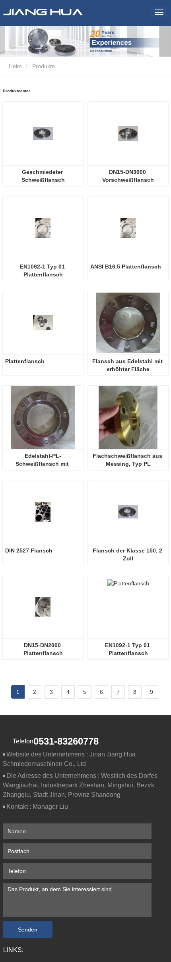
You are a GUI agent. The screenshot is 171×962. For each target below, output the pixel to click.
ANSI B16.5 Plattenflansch (125, 266)
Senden (27, 929)
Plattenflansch (25, 361)
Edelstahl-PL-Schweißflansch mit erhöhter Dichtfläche (43, 460)
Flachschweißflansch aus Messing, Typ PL (128, 460)
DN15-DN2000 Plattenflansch (43, 649)
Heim (14, 66)
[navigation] (159, 12)
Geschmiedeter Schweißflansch (43, 176)
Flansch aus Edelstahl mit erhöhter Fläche (128, 365)
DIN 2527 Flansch (28, 550)
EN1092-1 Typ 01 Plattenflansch (43, 270)
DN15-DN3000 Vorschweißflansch (128, 176)
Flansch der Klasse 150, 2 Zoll (128, 554)
